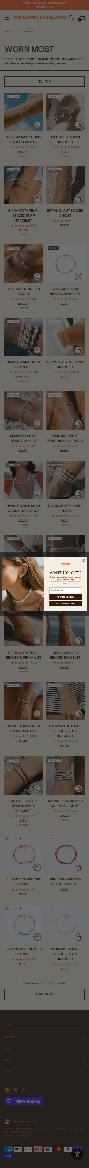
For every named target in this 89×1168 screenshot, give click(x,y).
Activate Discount (65, 596)
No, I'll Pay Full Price (65, 603)
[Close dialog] (84, 559)
